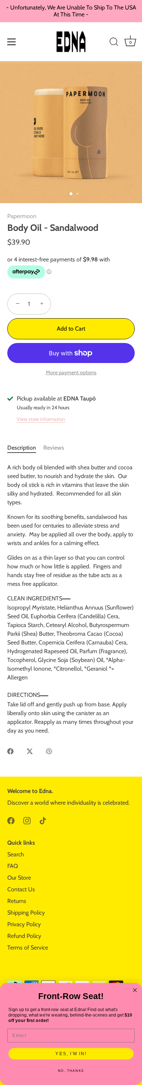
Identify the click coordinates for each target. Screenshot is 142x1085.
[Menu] (12, 42)
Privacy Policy (24, 924)
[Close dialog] (135, 990)
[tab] (25, 447)
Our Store (19, 877)
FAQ (12, 866)
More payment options (71, 372)
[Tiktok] (43, 820)
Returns (16, 900)
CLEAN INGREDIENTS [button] (34, 598)
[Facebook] (11, 820)
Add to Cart (71, 328)
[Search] (114, 43)
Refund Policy (24, 935)
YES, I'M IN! (70, 1053)
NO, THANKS (71, 1071)
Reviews (53, 447)
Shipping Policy (26, 912)
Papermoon (21, 216)
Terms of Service (27, 947)
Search (15, 854)
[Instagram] (27, 820)
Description (21, 447)
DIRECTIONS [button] (23, 694)
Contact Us (21, 889)
